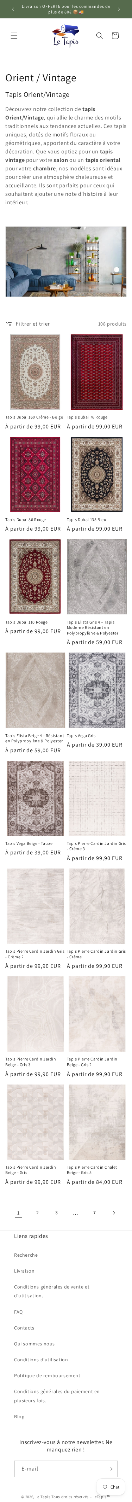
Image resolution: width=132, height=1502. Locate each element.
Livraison (24, 1271)
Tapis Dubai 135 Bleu (86, 519)
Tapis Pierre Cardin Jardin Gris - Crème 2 (35, 953)
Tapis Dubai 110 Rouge (26, 622)
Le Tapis (43, 1496)
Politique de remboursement (47, 1375)
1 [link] (18, 1212)
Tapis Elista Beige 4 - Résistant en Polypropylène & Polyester (34, 738)
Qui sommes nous (34, 1343)
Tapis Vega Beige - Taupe (28, 843)
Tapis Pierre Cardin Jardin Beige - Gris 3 (30, 1061)
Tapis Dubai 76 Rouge (87, 417)
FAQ (18, 1312)
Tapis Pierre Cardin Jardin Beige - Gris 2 (92, 1061)
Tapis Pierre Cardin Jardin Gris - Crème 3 (96, 846)
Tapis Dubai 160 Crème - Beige (34, 417)
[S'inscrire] (110, 1469)
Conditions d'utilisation (41, 1359)
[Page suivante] (113, 1213)
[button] (14, 35)
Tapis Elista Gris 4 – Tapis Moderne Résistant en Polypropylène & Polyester (93, 627)
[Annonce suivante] (119, 9)
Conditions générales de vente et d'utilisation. (51, 1291)
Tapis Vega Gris (81, 735)
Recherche (26, 1255)
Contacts (24, 1328)
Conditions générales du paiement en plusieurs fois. (57, 1395)
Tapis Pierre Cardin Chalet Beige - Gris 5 (92, 1169)
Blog (19, 1416)
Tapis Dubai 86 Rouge (25, 519)
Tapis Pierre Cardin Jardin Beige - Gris (30, 1169)
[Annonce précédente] (13, 9)
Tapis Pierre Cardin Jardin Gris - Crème (96, 953)
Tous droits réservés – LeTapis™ (81, 1496)
